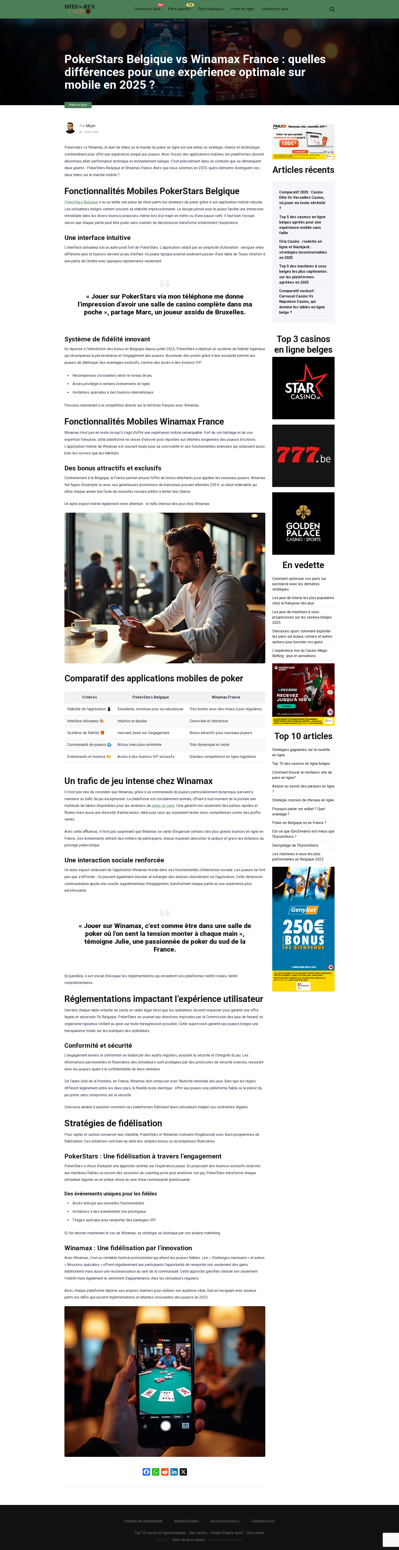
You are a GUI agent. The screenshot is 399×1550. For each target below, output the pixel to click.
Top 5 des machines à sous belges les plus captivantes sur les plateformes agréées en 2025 (303, 274)
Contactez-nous (263, 1520)
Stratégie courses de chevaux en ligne (303, 800)
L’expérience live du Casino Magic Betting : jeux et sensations (299, 653)
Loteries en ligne (275, 9)
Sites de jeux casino (188, 1540)
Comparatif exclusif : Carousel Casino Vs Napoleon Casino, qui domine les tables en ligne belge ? (302, 302)
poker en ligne (163, 805)
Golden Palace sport (226, 1533)
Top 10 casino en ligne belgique (160, 1533)
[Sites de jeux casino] (79, 7)
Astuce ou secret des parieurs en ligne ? (303, 789)
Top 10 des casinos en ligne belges (301, 763)
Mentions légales (186, 1520)
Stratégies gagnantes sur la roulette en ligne (301, 752)
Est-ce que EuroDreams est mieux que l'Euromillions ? (303, 834)
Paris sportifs (179, 9)
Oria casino (255, 1533)
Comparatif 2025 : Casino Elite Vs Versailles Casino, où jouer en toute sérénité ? (302, 200)
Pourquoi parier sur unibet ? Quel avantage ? (298, 811)
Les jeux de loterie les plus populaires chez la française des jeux (303, 600)
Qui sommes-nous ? (225, 1520)
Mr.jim (90, 126)
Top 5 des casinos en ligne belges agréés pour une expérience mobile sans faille (302, 225)
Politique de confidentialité (143, 1520)
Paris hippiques (210, 9)
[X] (183, 1472)
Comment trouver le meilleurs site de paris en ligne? (302, 775)
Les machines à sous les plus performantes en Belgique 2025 (297, 856)
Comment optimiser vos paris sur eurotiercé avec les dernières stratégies (299, 583)
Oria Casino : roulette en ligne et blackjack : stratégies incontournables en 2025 (303, 249)
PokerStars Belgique (81, 202)
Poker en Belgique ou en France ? (299, 823)
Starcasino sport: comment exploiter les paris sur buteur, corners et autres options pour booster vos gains (302, 636)
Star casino (198, 1533)
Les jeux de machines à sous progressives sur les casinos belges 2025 (302, 617)
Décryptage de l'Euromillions (295, 845)
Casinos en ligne (147, 9)
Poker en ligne (242, 9)
